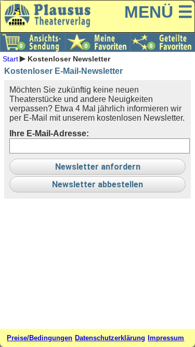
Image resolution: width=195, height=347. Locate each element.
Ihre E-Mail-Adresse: (49, 133)
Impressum (166, 338)
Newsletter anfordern (97, 167)
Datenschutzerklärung (110, 338)
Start (10, 58)
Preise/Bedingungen (39, 338)
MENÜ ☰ (158, 12)
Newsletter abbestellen (97, 184)
